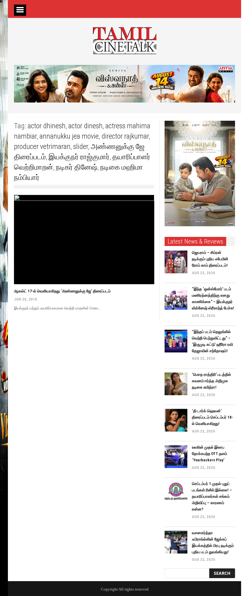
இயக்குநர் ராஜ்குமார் (79, 157)
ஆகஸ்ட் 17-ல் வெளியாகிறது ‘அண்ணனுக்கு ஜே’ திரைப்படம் (62, 291)
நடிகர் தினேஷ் (76, 167)
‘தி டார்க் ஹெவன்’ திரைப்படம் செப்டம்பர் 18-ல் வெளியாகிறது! (212, 417)
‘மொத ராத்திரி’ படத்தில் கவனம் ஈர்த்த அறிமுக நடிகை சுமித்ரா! (211, 380)
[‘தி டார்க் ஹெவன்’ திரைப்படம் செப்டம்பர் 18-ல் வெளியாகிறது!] (176, 420)
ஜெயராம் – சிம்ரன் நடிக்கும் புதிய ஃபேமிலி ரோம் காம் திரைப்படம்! (210, 259)
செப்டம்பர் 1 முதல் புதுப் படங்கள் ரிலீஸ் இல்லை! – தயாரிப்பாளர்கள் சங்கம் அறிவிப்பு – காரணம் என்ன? (212, 496)
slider (80, 146)
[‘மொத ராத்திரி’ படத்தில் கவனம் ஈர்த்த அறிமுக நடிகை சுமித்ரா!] (176, 383)
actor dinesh (85, 126)
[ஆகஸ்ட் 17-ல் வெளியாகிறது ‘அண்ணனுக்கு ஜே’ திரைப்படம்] (84, 239)
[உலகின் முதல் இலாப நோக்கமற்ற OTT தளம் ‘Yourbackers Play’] (176, 456)
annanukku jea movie (69, 136)
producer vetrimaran (42, 146)
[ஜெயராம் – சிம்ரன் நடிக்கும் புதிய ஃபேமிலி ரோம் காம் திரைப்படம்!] (176, 262)
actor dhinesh (47, 126)
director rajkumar (125, 136)
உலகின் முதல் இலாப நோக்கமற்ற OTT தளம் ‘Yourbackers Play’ (209, 453)
